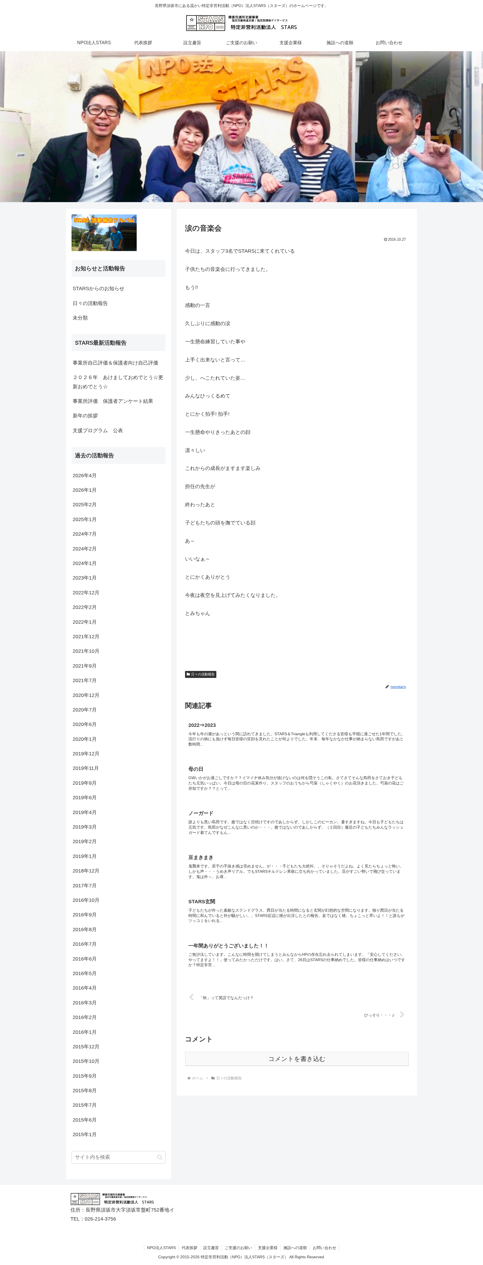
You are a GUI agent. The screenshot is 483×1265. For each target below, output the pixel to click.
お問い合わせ (324, 1247)
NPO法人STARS (161, 1247)
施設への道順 (295, 1247)
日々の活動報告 (203, 674)
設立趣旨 (211, 1247)
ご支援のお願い (238, 1247)
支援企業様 (268, 1247)
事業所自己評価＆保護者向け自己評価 (115, 363)
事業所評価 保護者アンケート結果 (113, 401)
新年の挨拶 (85, 415)
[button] (160, 1157)
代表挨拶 (189, 1247)
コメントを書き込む (297, 1058)
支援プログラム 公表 (98, 430)
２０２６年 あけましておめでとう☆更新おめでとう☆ (118, 382)
